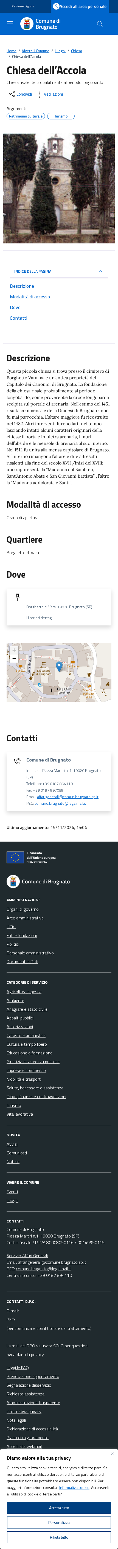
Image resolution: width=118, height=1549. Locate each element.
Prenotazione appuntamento (33, 1376)
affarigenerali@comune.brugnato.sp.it (52, 1262)
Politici (13, 944)
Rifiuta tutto (59, 1537)
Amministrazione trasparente (33, 1402)
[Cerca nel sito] (99, 23)
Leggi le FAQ (18, 1367)
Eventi (12, 1191)
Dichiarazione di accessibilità (32, 1428)
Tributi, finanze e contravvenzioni (36, 1096)
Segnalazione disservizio (29, 1385)
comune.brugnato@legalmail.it (60, 803)
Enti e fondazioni (22, 935)
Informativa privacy (24, 1411)
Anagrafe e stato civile (27, 1009)
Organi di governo (23, 909)
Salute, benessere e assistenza (35, 1087)
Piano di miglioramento (28, 1437)
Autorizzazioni (20, 1026)
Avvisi (12, 1144)
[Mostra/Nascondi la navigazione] (10, 23)
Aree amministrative (25, 918)
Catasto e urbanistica (26, 1035)
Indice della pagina (32, 271)
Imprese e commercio (26, 1070)
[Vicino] (112, 1453)
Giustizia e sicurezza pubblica (33, 1061)
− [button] (14, 658)
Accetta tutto (59, 1507)
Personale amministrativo (30, 953)
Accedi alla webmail (24, 1446)
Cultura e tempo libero (27, 1044)
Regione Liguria (23, 6)
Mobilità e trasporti (24, 1079)
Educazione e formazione (29, 1053)
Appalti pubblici (20, 1018)
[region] (59, 1499)
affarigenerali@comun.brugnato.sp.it (68, 797)
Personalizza (59, 1522)
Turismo (14, 1105)
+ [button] (14, 650)
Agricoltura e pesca (24, 991)
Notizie (13, 1161)
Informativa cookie (74, 1487)
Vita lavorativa (20, 1114)
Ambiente (15, 1000)
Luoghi (12, 1200)
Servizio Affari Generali (27, 1255)
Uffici (11, 926)
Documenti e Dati (22, 961)
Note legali (16, 1420)
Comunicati (17, 1153)
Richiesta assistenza (25, 1394)
